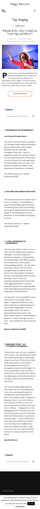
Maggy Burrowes (20, 4)
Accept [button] (31, 504)
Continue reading (20, 94)
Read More (20, 506)
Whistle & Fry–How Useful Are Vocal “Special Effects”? (20, 32)
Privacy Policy (7, 491)
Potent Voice (20, 26)
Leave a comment (29, 41)
